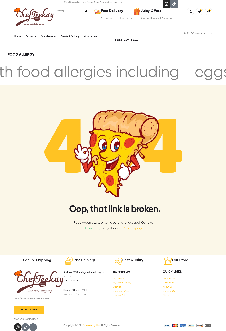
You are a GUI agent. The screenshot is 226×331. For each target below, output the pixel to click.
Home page (93, 228)
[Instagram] (166, 4)
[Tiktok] (174, 4)
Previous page (133, 228)
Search (86, 11)
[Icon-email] (33, 327)
